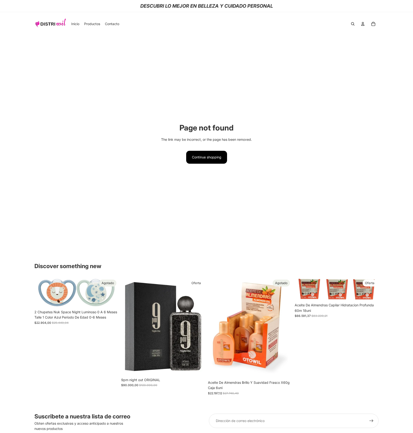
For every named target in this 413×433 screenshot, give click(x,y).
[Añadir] (197, 368)
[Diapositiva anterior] (41, 292)
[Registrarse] (371, 421)
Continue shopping (206, 157)
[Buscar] (353, 24)
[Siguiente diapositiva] (111, 292)
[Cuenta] (363, 24)
